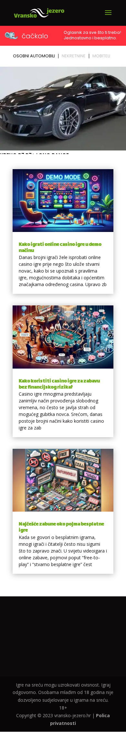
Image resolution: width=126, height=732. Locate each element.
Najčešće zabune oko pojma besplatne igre (61, 527)
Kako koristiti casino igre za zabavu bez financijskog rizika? (59, 384)
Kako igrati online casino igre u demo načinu (60, 248)
